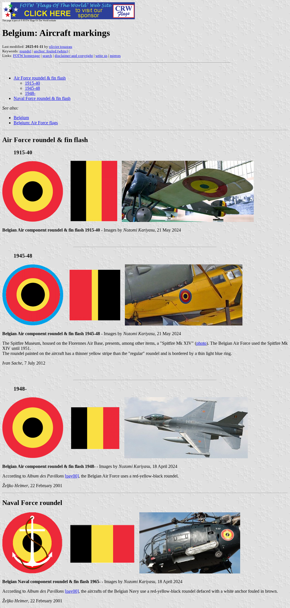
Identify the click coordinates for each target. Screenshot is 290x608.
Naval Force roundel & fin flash (42, 98)
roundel (25, 51)
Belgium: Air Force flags (36, 122)
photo (201, 343)
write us (101, 55)
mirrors (115, 55)
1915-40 (32, 83)
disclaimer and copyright (74, 55)
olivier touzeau (60, 46)
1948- (30, 93)
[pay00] (72, 476)
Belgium (21, 117)
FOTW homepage (26, 55)
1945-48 (32, 88)
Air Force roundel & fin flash (40, 78)
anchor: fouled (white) (51, 51)
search (47, 55)
